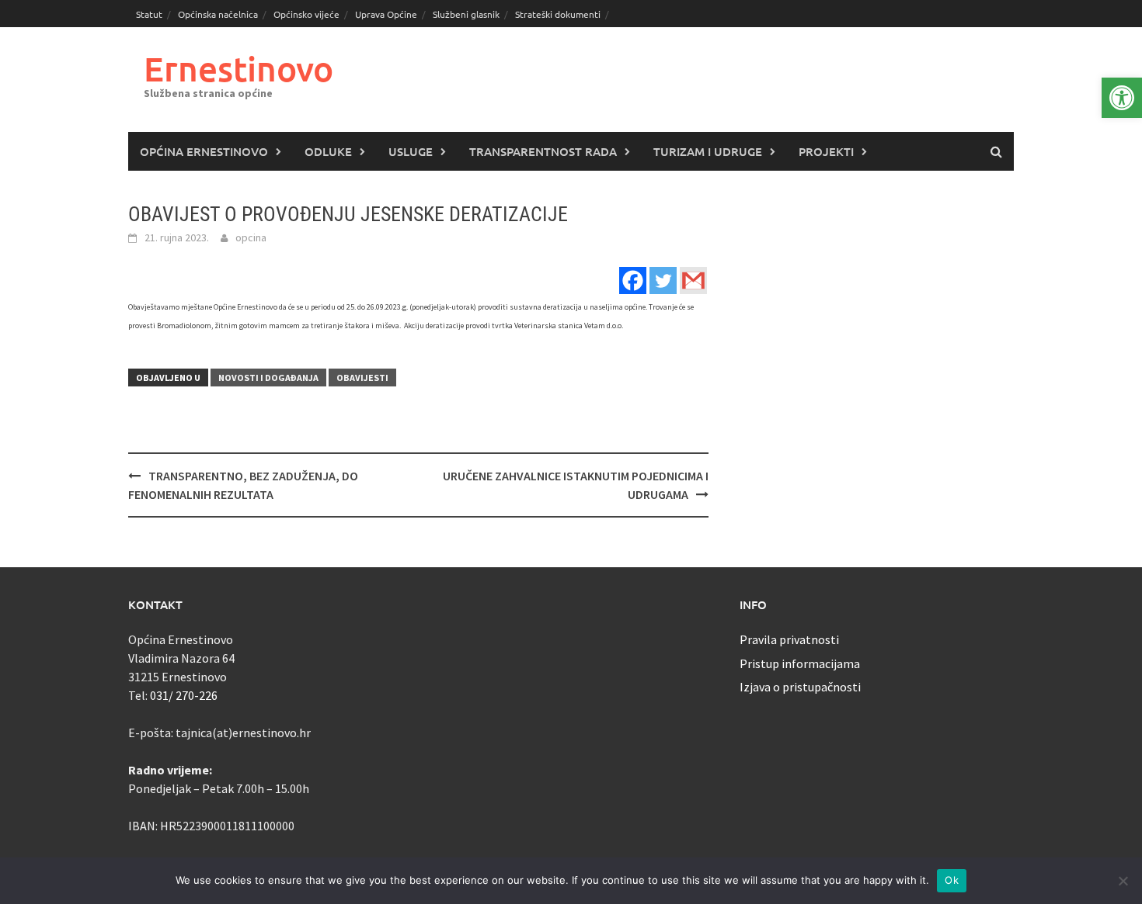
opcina (250, 237)
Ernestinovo (238, 68)
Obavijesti (362, 377)
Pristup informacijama (800, 663)
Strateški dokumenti (558, 14)
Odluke (328, 151)
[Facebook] (632, 280)
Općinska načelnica (218, 14)
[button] (1122, 98)
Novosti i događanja (268, 377)
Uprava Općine (386, 14)
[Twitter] (663, 280)
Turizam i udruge (707, 151)
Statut (149, 14)
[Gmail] (693, 280)
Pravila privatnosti (789, 639)
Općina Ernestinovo (204, 151)
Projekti (826, 151)
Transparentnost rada (543, 151)
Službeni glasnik (466, 14)
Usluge (410, 151)
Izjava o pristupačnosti (800, 686)
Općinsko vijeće (306, 14)
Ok (952, 880)
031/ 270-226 (184, 695)
